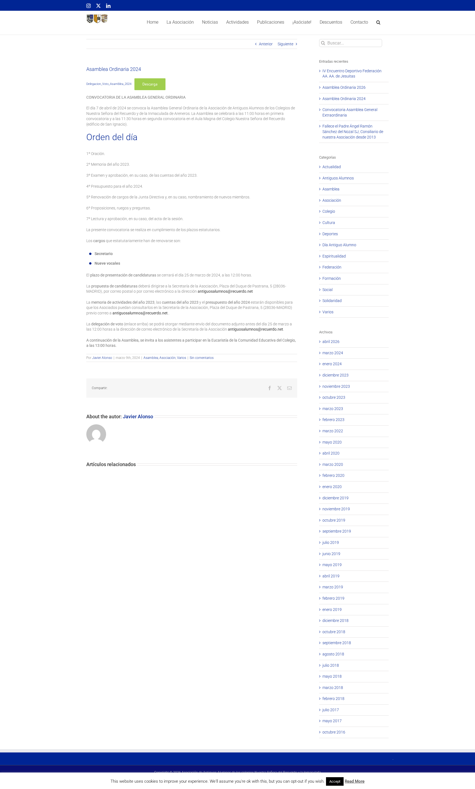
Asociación (167, 358)
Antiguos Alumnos (338, 178)
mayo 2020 (332, 442)
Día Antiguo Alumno (339, 245)
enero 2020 (332, 487)
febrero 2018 (333, 698)
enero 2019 (332, 609)
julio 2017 (330, 710)
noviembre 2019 (336, 509)
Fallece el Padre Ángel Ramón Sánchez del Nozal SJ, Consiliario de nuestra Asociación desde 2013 (352, 131)
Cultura (328, 222)
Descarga (150, 84)
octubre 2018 (333, 632)
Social (327, 289)
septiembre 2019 (336, 531)
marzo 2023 (332, 408)
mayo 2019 (332, 565)
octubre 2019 (333, 520)
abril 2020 (330, 453)
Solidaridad (332, 300)
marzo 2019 (332, 587)
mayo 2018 (332, 676)
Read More (354, 781)
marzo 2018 (332, 687)
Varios (181, 358)
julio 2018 (330, 665)
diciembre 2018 (335, 620)
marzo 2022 (332, 431)
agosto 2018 (333, 654)
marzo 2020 (332, 464)
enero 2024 (332, 364)
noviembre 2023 (336, 386)
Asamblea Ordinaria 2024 (344, 98)
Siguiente (285, 44)
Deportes (330, 234)
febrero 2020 (333, 475)
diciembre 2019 (335, 498)
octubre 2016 (333, 732)
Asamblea (150, 358)
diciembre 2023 (335, 375)
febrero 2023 (333, 419)
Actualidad (331, 167)
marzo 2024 (332, 353)
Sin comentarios (202, 358)
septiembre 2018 (336, 643)
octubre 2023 (333, 397)
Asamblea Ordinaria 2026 (344, 87)
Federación (331, 267)
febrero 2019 (333, 598)
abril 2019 (330, 576)
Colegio (328, 211)
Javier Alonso (102, 358)
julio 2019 (330, 542)
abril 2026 (330, 341)
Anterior (266, 44)
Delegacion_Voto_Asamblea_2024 (108, 84)
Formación (331, 278)
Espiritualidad (334, 256)
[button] (378, 23)
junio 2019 (331, 554)
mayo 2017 (332, 721)
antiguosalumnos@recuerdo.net (225, 291)
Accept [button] (334, 781)
